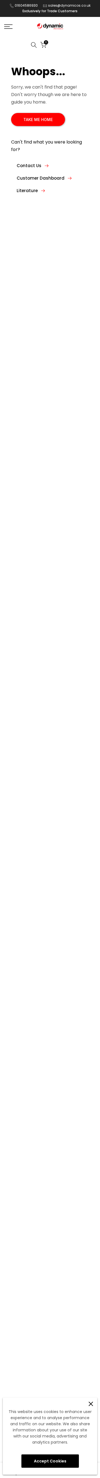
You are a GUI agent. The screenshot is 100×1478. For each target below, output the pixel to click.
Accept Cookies (50, 1461)
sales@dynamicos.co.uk (69, 5)
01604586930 (26, 5)
